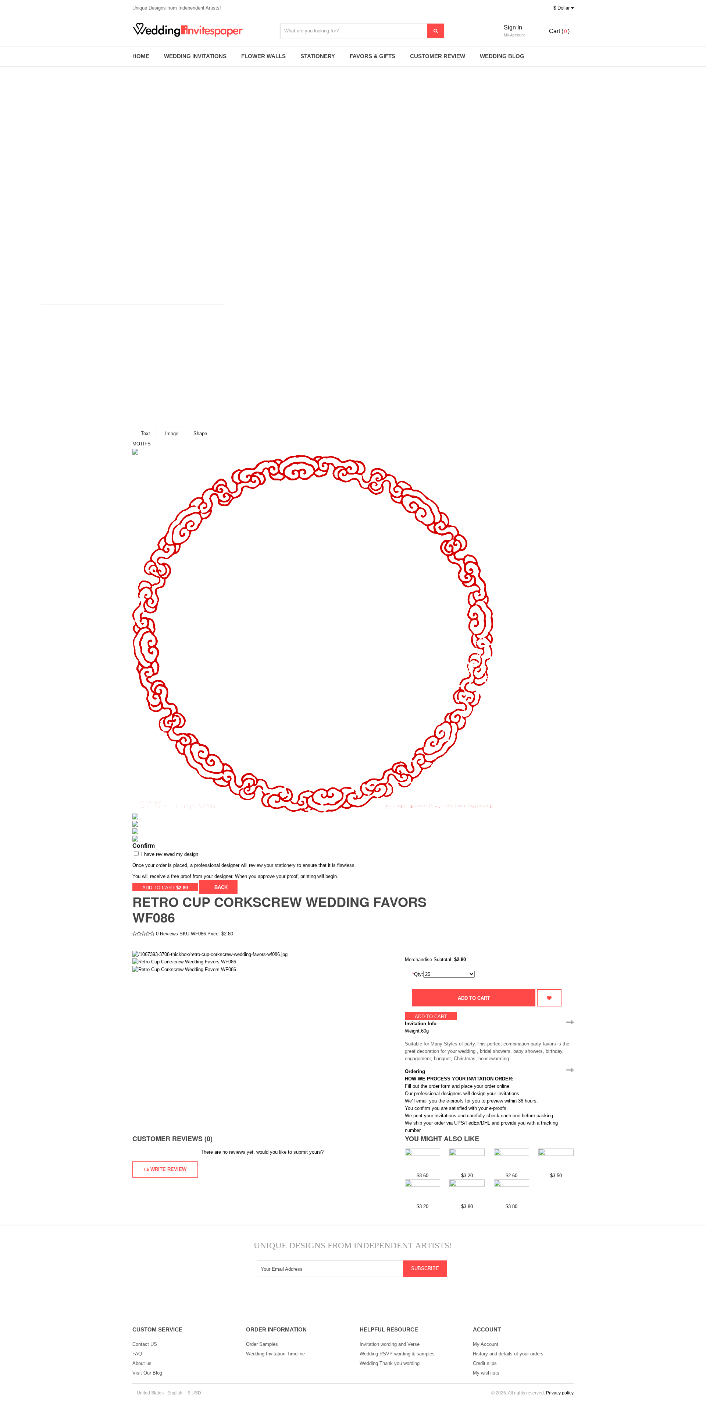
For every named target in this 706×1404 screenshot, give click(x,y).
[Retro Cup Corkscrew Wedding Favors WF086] (184, 961)
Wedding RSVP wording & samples (397, 1354)
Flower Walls (263, 56)
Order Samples (262, 1344)
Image (171, 433)
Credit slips (485, 1363)
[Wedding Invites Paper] (198, 30)
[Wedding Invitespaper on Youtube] (344, 1297)
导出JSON (250, 886)
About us (141, 1363)
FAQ (137, 1354)
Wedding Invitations (195, 56)
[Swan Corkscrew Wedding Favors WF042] (422, 1160)
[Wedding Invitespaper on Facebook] (362, 1297)
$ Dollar (562, 8)
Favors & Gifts (372, 56)
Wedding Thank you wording (390, 1363)
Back (220, 887)
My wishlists (486, 1373)
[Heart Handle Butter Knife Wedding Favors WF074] (422, 1190)
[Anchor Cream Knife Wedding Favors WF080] (511, 1190)
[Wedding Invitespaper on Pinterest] (381, 1297)
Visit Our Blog (147, 1373)
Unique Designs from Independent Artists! (176, 8)
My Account (485, 1344)
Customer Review (437, 56)
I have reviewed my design (169, 854)
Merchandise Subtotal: (429, 959)
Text (145, 433)
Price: (213, 933)
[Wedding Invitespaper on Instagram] (325, 1297)
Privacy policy (560, 1393)
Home (140, 56)
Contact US (144, 1344)
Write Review (167, 1169)
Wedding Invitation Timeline (275, 1354)
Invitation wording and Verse (390, 1344)
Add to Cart (474, 998)
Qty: (417, 974)
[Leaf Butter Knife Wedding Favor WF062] (511, 1160)
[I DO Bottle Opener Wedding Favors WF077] (467, 1190)
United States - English (159, 1393)
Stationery (317, 56)
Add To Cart (165, 887)
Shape (200, 433)
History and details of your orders (508, 1354)
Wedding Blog (502, 56)
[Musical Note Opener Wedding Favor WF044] (467, 1160)
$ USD (194, 1393)
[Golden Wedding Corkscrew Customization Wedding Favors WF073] (556, 1160)
